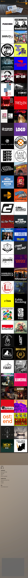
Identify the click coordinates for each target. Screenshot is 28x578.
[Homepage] (3, 1)
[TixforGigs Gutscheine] (14, 10)
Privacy (2, 481)
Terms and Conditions (5, 480)
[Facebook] (1, 468)
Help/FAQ (2, 473)
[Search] (26, 3)
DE (16, 1)
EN (18, 1)
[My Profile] (21, 1)
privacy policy (17, 571)
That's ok (20, 574)
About (2, 474)
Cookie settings (6, 574)
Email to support (4, 476)
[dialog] (13, 567)
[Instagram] (3, 468)
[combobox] (13, 3)
